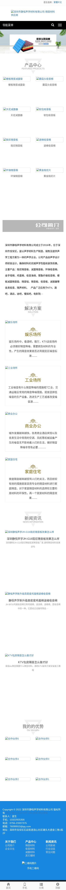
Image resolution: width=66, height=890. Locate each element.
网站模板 (43, 813)
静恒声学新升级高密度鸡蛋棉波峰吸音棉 (33, 600)
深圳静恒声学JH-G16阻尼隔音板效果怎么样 (33, 538)
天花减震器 (17, 115)
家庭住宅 (33, 471)
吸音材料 (30, 848)
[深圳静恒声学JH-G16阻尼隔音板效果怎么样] (33, 532)
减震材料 (30, 852)
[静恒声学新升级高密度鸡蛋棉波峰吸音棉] (33, 593)
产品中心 (30, 841)
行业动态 (50, 848)
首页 (8, 887)
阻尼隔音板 (17, 145)
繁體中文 (58, 2)
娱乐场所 (33, 334)
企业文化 (10, 848)
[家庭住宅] (33, 459)
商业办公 (33, 426)
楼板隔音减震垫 (16, 84)
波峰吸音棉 (50, 145)
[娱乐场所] (33, 322)
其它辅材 (30, 855)
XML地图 (33, 813)
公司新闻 (50, 845)
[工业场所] (33, 368)
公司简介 (10, 845)
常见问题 (50, 852)
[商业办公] (33, 413)
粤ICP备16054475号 (16, 813)
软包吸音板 (50, 115)
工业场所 (33, 380)
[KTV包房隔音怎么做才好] (33, 655)
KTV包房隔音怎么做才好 (33, 662)
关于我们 (10, 841)
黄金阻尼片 (50, 176)
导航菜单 (8, 25)
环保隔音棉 (17, 176)
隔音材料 (30, 845)
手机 (24, 887)
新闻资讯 (51, 841)
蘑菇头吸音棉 (49, 84)
